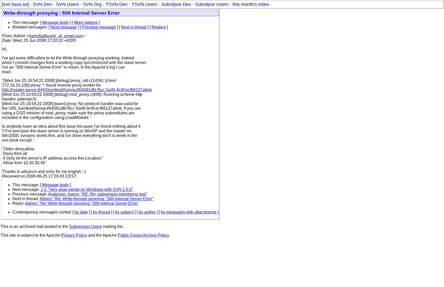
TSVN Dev (116, 4)
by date (81, 212)
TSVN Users (144, 4)
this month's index (251, 4)
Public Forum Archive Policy (143, 235)
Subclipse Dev (176, 4)
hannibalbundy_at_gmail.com (56, 36)
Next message (64, 27)
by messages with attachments (189, 212)
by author (147, 212)
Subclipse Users (211, 4)
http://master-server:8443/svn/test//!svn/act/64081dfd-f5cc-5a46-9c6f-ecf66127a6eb (77, 90)
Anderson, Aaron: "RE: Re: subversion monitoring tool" (97, 194)
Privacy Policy (74, 235)
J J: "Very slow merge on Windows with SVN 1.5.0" (87, 189)
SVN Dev (42, 4)
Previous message (99, 27)
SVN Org (92, 4)
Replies (159, 27)
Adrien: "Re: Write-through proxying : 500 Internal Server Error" (96, 199)
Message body (55, 22)
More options (86, 22)
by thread (101, 212)
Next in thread (133, 27)
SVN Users (67, 4)
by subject (124, 212)
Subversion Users (85, 226)
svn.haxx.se (15, 4)
